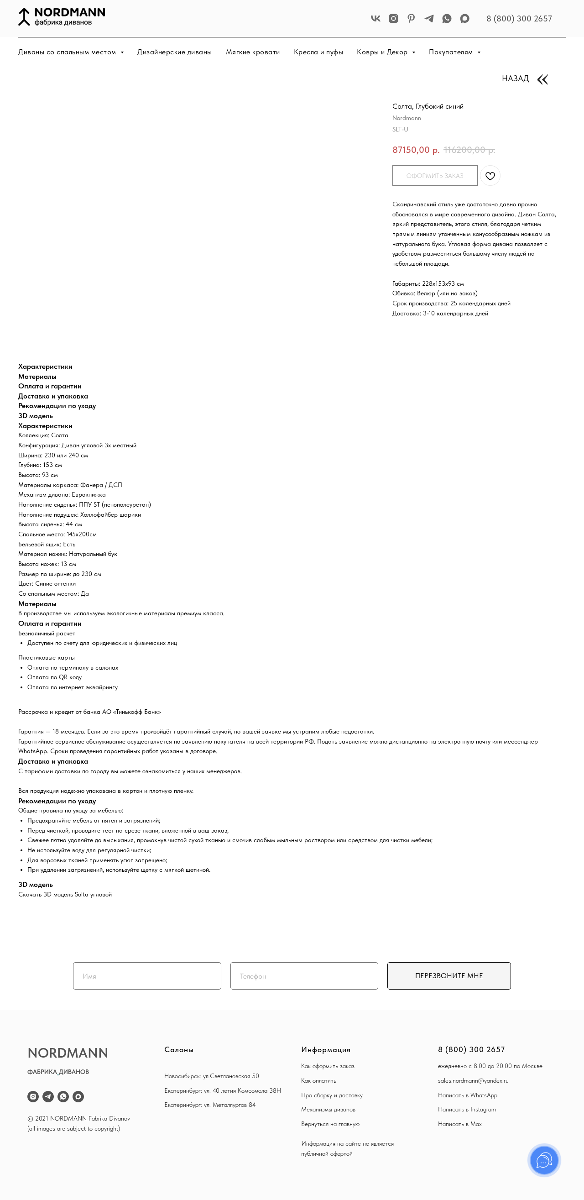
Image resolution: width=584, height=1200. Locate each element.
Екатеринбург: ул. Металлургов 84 (210, 1104)
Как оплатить (318, 1080)
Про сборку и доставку (332, 1095)
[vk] (375, 18)
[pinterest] (411, 18)
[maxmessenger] (464, 18)
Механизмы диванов (328, 1109)
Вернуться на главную (330, 1123)
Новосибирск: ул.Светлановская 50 (211, 1075)
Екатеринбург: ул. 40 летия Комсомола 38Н (222, 1090)
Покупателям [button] (452, 51)
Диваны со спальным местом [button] (68, 51)
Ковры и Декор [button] (383, 51)
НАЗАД (515, 78)
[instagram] (393, 18)
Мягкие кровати (253, 51)
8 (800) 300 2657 (519, 18)
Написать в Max (460, 1123)
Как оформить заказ (328, 1065)
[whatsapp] (447, 18)
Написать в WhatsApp (467, 1095)
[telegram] (429, 18)
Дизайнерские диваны (174, 51)
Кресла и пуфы (319, 51)
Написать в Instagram (467, 1109)
